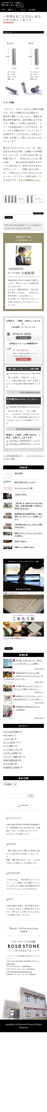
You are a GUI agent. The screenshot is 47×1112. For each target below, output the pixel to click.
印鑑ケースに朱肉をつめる (24, 547)
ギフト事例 (8, 745)
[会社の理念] (7, 473)
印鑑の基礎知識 (10, 760)
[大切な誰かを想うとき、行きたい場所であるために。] (7, 524)
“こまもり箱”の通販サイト (14, 638)
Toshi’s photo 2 (20, 541)
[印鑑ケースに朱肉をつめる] (7, 547)
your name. (8, 735)
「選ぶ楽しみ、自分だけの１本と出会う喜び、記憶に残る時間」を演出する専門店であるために (28, 506)
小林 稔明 (26, 228)
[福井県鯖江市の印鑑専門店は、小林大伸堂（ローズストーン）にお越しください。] (7, 514)
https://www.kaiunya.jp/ (30, 392)
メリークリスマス (35, 455)
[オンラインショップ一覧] (7, 488)
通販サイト (12, 9)
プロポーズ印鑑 (10, 753)
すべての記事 (32, 225)
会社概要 (32, 9)
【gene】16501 (20, 494)
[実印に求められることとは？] (7, 482)
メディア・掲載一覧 (12, 756)
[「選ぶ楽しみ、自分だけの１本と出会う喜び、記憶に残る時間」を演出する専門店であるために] (7, 503)
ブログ (22, 9)
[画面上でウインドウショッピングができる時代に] (7, 533)
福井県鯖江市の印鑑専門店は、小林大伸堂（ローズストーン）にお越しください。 (28, 516)
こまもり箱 (8, 738)
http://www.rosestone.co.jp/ (28, 428)
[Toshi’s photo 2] (7, 541)
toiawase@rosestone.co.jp (22, 971)
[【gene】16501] (7, 494)
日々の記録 (8, 763)
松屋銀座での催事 (11, 767)
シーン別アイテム (11, 749)
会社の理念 (18, 473)
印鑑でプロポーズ (10, 593)
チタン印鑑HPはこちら (29, 180)
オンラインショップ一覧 (23, 488)
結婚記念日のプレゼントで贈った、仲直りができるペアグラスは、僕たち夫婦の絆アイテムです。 (23, 676)
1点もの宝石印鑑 (10, 731)
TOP (3, 9)
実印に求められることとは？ (25, 482)
